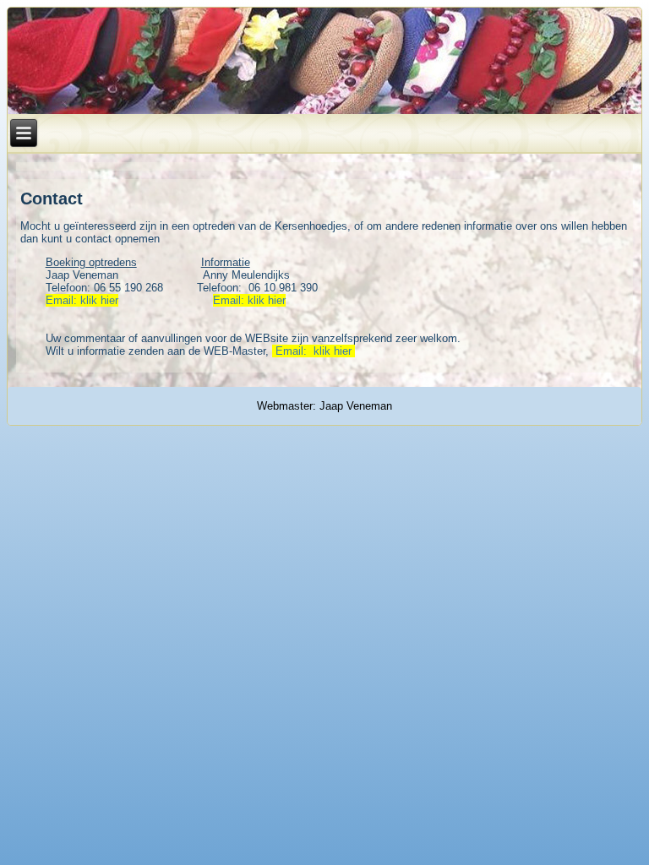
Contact (51, 198)
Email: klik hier (82, 300)
